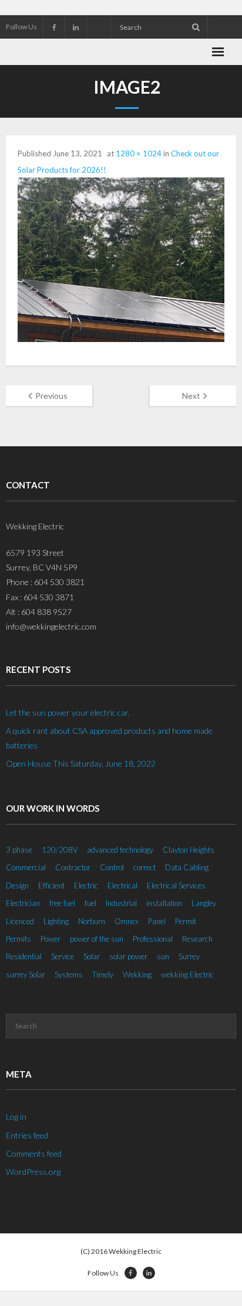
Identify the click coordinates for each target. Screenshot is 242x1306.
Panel (157, 921)
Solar (91, 956)
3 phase (19, 849)
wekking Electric (187, 974)
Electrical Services (176, 885)
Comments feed (34, 1153)
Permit (185, 921)
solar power (128, 956)
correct (144, 867)
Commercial (26, 867)
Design (17, 885)
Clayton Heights (188, 849)
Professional (153, 938)
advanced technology (120, 849)
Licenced (20, 921)
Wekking (137, 974)
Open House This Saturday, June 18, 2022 (81, 763)
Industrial (121, 903)
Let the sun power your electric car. (68, 712)
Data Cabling (187, 867)
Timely (102, 974)
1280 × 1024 (139, 153)
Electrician (23, 903)
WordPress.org (33, 1172)
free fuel (62, 903)
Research (197, 938)
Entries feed (27, 1135)
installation (164, 903)
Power (50, 938)
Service (62, 956)
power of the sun (96, 938)
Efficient (51, 885)
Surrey (189, 956)
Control (112, 867)
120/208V (60, 849)
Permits (18, 938)
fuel (90, 903)
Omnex (127, 921)
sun (163, 956)
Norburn (91, 921)
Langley (203, 903)
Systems (69, 974)
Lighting (56, 921)
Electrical (122, 885)
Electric (86, 885)
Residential (24, 956)
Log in (16, 1117)
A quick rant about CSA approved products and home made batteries (109, 738)
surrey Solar (25, 974)
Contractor (72, 867)
